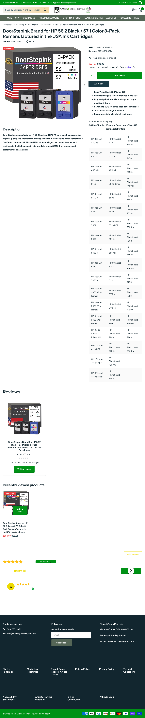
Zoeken (45, 10)
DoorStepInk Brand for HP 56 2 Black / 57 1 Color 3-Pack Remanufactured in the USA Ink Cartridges (15, 527)
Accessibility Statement (10, 698)
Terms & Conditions (129, 670)
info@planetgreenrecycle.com (21, 633)
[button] (84, 85)
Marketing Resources (32, 670)
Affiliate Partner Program (43, 698)
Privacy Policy (106, 669)
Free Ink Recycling (49, 18)
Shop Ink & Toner (72, 18)
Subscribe (61, 642)
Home (9, 18)
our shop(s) (110, 58)
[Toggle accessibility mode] (140, 2)
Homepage (7, 25)
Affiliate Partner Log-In (128, 2)
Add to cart (119, 75)
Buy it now (99, 83)
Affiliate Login (107, 696)
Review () (20, 571)
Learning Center (94, 18)
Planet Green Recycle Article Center (59, 672)
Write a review (24, 469)
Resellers (125, 18)
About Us (111, 18)
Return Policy (82, 669)
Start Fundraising (25, 18)
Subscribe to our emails (62, 629)
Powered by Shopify (41, 713)
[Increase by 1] (95, 73)
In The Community (74, 698)
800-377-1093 (14, 629)
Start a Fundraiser (8, 670)
